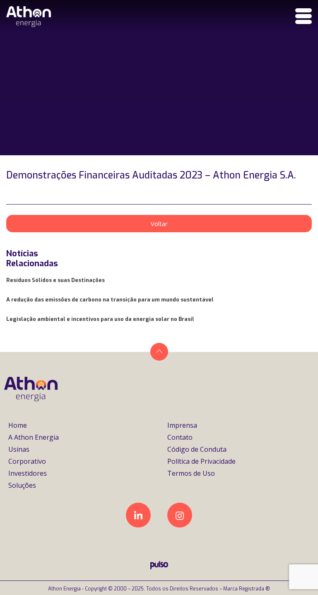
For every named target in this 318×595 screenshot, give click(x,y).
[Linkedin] (138, 515)
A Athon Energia (33, 437)
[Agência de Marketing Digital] (159, 567)
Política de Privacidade (201, 461)
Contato (180, 437)
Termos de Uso (191, 473)
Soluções (22, 485)
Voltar (159, 223)
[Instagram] (179, 515)
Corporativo (27, 461)
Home (17, 425)
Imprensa (182, 425)
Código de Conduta (196, 449)
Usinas (18, 449)
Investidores (27, 473)
